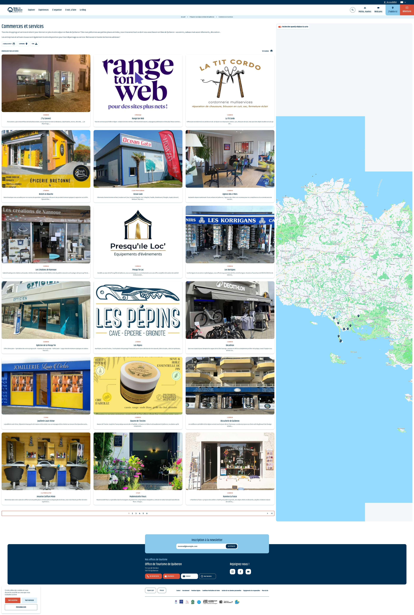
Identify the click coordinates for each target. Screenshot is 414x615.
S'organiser (57, 10)
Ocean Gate (138, 194)
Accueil (183, 17)
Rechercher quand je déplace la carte (295, 26)
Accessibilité (390, 2)
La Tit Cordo (230, 118)
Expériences (43, 10)
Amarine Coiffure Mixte (46, 496)
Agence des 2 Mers (230, 194)
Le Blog (83, 10)
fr (401, 2)
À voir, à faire (70, 10)
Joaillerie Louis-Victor (46, 421)
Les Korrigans (230, 269)
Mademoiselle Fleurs (138, 496)
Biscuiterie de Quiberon (230, 421)
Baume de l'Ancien (138, 421)
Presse (162, 590)
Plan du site (265, 590)
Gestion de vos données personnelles (231, 590)
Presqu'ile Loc (138, 269)
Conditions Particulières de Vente (211, 590)
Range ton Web (138, 118)
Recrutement (185, 590)
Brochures (171, 576)
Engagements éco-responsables (251, 590)
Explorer (31, 10)
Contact (188, 576)
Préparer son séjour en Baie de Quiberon (202, 17)
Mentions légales (195, 590)
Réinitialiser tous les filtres (10, 51)
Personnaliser (21, 607)
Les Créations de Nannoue (46, 269)
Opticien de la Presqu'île (46, 345)
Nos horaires (208, 576)
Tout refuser (29, 600)
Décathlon (230, 345)
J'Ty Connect (46, 118)
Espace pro (150, 590)
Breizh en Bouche (46, 194)
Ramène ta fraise (230, 496)
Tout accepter (12, 600)
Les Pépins (138, 345)
